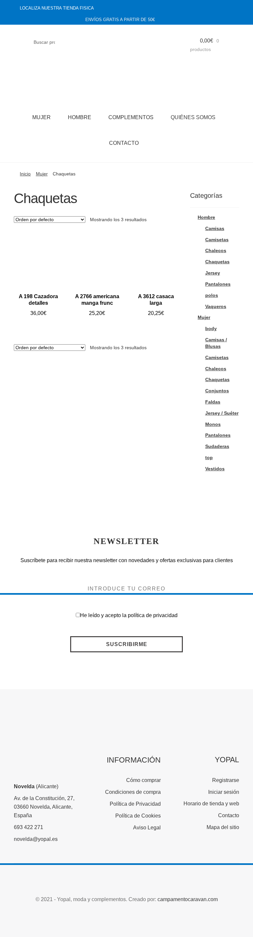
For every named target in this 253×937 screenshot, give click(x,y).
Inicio (25, 173)
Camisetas (217, 239)
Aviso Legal (147, 827)
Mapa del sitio (223, 827)
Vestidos (215, 468)
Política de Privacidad (135, 804)
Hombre (79, 117)
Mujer (41, 117)
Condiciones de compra (133, 792)
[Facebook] (206, 8)
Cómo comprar (143, 780)
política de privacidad (153, 615)
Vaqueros (215, 306)
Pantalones (218, 284)
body (211, 328)
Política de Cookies (138, 816)
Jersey (212, 272)
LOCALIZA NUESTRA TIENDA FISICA (57, 8)
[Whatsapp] (233, 8)
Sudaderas (217, 446)
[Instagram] (219, 8)
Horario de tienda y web (211, 803)
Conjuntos (217, 390)
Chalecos (215, 250)
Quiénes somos (193, 117)
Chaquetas (217, 261)
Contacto (124, 143)
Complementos (131, 117)
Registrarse (225, 780)
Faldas (212, 401)
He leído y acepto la (129, 615)
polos (211, 295)
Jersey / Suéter (222, 413)
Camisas (214, 228)
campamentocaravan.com (187, 899)
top (209, 457)
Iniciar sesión (223, 792)
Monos (213, 424)
